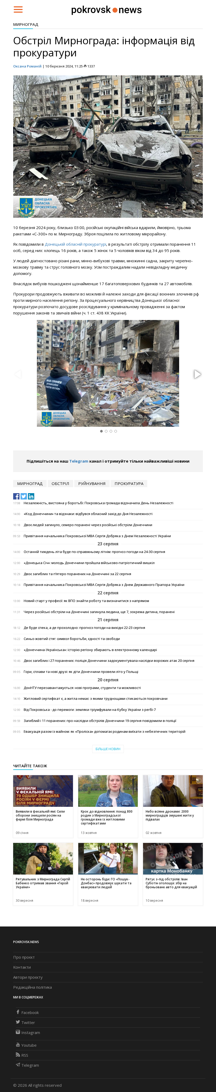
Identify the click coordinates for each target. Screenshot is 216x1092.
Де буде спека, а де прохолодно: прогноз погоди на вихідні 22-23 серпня (84, 628)
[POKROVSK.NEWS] (106, 9)
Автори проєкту (28, 977)
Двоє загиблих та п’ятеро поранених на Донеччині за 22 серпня (77, 574)
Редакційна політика (32, 987)
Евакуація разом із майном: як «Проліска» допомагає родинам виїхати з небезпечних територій (104, 732)
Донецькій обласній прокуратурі (75, 244)
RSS (24, 1055)
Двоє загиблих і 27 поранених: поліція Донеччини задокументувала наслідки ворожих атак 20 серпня (109, 661)
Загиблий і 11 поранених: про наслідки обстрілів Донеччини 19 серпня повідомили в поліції (100, 721)
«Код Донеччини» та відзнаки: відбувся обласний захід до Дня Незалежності (88, 514)
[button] (197, 374)
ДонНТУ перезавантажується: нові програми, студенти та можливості (82, 688)
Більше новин (108, 749)
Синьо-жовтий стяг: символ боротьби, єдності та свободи (72, 639)
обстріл (60, 483)
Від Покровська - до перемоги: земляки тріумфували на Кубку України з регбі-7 (90, 710)
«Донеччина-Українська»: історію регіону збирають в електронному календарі (90, 650)
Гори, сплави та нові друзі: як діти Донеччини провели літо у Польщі (81, 672)
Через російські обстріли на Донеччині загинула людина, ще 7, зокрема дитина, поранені (99, 612)
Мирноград (25, 24)
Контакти (22, 967)
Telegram (78, 461)
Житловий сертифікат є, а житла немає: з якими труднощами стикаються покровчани (96, 699)
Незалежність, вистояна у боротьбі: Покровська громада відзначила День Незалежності (98, 503)
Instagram (30, 1032)
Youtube (29, 1045)
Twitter (28, 1022)
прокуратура (129, 483)
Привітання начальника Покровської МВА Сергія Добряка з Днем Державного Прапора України (104, 585)
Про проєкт (24, 957)
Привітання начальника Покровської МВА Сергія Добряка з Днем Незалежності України (97, 536)
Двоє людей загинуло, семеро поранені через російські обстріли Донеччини (88, 525)
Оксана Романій (27, 66)
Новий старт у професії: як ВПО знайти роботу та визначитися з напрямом (86, 601)
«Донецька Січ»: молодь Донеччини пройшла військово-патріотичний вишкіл (89, 563)
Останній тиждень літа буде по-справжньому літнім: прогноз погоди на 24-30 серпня (94, 552)
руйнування (92, 483)
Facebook (30, 1012)
